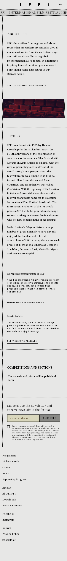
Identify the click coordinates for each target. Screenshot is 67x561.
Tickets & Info (10, 462)
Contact (7, 467)
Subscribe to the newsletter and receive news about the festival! (29, 407)
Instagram (8, 520)
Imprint (6, 528)
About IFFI (9, 494)
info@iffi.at (9, 540)
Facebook (8, 514)
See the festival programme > (26, 86)
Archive (7, 488)
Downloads (9, 500)
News (5, 473)
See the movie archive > (22, 341)
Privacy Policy (11, 534)
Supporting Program (14, 479)
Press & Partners (12, 506)
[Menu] (7, 5)
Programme (9, 456)
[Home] (34, 5)
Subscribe (49, 418)
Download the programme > (25, 303)
